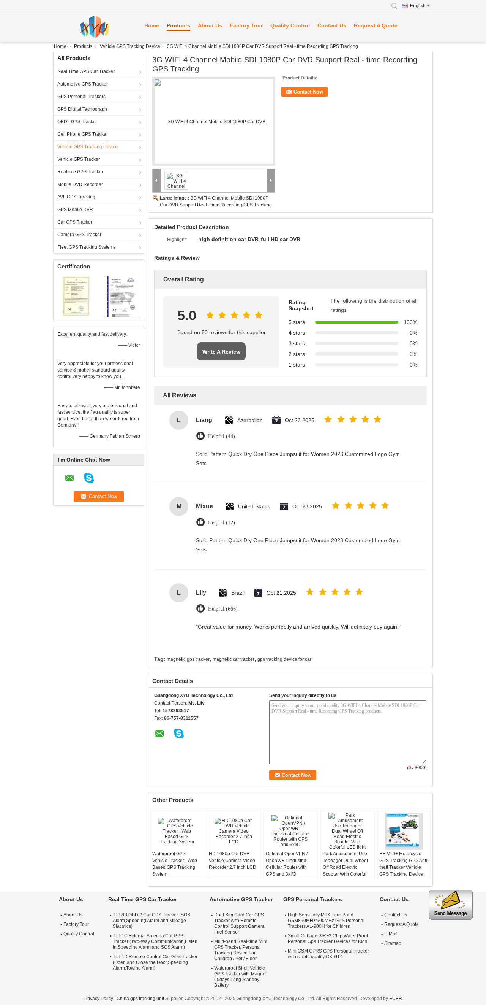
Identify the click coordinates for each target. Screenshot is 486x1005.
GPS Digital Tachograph (82, 109)
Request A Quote (376, 25)
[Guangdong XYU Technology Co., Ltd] (95, 26)
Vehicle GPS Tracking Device (130, 46)
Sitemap (392, 943)
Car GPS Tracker (74, 222)
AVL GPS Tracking (76, 197)
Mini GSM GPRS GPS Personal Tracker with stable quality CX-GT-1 (328, 953)
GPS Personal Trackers (81, 96)
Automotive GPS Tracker (82, 84)
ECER (395, 998)
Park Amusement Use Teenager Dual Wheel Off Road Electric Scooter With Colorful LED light (345, 867)
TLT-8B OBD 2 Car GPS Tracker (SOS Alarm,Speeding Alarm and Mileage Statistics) (151, 920)
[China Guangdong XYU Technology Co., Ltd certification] (76, 296)
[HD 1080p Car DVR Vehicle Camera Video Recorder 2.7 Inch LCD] (233, 831)
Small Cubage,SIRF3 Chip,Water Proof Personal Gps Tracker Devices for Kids (328, 938)
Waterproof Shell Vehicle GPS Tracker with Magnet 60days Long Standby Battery (240, 976)
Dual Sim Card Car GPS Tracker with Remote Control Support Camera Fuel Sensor (239, 923)
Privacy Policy (98, 998)
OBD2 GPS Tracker (77, 121)
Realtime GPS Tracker (80, 172)
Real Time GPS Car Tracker (86, 71)
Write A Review (221, 352)
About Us (210, 25)
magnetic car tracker (233, 659)
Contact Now (308, 92)
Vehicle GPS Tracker (78, 159)
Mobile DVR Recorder (80, 184)
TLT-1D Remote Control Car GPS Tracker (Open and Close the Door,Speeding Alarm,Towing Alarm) (155, 962)
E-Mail (391, 934)
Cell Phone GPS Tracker (82, 134)
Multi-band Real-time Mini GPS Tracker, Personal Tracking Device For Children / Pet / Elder (240, 950)
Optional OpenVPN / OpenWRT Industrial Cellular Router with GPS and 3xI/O (287, 864)
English (418, 5)
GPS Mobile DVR (75, 209)
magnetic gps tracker (188, 659)
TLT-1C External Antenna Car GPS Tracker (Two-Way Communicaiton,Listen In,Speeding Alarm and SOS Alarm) (155, 941)
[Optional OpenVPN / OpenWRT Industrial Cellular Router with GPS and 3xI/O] (290, 831)
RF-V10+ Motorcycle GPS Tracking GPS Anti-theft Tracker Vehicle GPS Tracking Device (404, 864)
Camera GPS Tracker (79, 234)
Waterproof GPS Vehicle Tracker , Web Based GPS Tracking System (174, 864)
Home (151, 25)
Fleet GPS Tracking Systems (86, 247)
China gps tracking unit (140, 998)
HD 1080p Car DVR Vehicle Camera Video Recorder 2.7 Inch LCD (232, 860)
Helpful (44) (221, 436)
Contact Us (331, 25)
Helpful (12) (221, 523)
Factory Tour (246, 25)
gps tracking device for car (284, 659)
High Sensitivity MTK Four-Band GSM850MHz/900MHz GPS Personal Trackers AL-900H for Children (326, 920)
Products (178, 25)
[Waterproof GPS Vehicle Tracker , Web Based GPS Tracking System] (177, 831)
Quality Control (290, 25)
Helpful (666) (223, 609)
